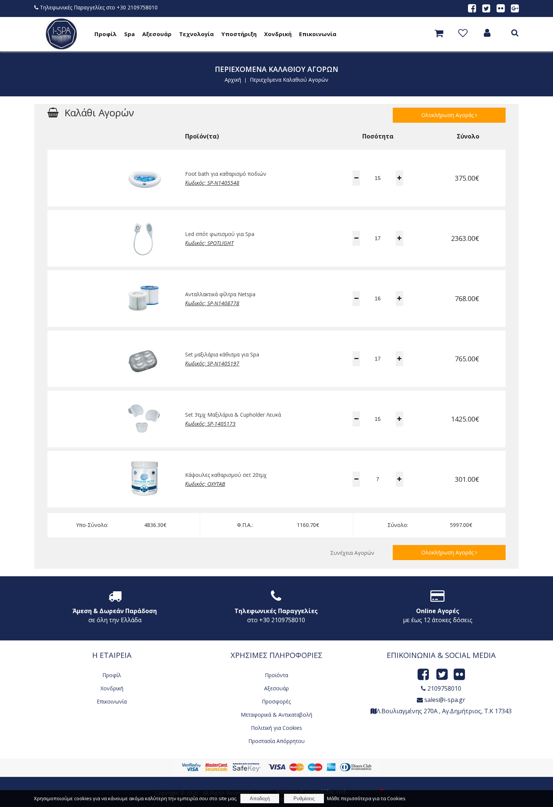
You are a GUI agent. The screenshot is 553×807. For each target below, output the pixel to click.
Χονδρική (278, 34)
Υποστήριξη (239, 34)
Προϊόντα (276, 675)
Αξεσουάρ (157, 34)
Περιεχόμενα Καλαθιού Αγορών (289, 79)
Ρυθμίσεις (303, 798)
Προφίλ (105, 34)
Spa (129, 34)
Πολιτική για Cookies (276, 727)
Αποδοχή (260, 798)
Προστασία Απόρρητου (276, 741)
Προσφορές (276, 701)
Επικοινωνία (317, 34)
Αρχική (233, 79)
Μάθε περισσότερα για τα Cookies (366, 798)
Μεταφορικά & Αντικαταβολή (276, 714)
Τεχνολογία (196, 34)
